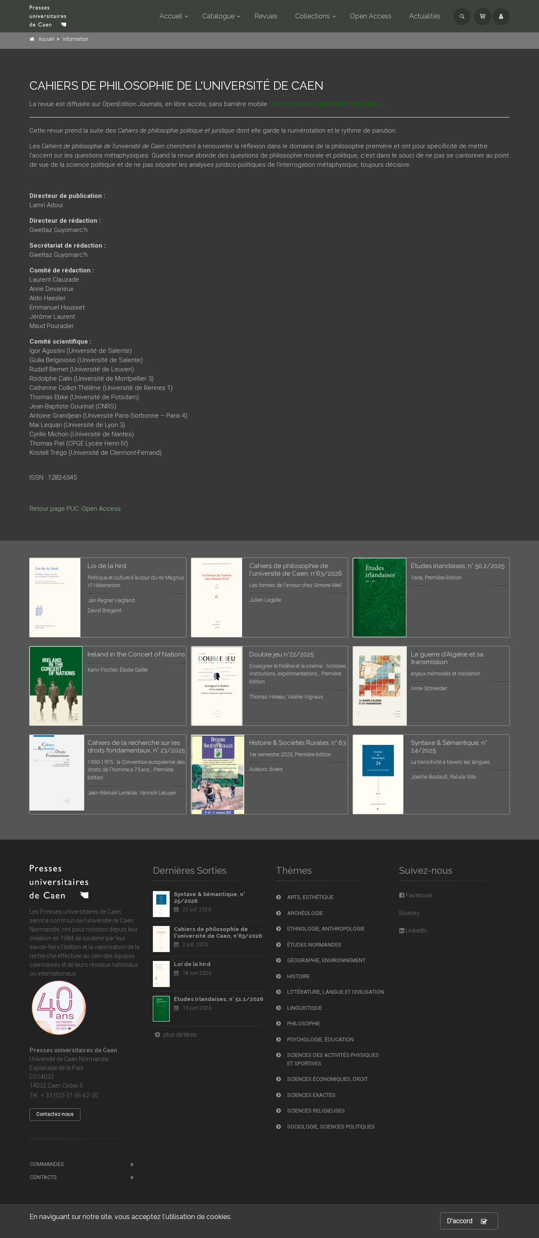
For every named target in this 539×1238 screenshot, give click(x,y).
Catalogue (218, 16)
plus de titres (179, 1034)
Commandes (47, 1164)
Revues (266, 16)
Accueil (171, 16)
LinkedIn (415, 930)
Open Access (371, 16)
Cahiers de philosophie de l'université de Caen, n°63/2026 (218, 932)
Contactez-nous (55, 1114)
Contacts (43, 1177)
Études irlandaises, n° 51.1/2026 (218, 999)
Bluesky (409, 913)
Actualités (424, 16)
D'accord (459, 1221)
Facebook (418, 895)
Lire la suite (148, 574)
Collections (312, 16)
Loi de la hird (192, 964)
